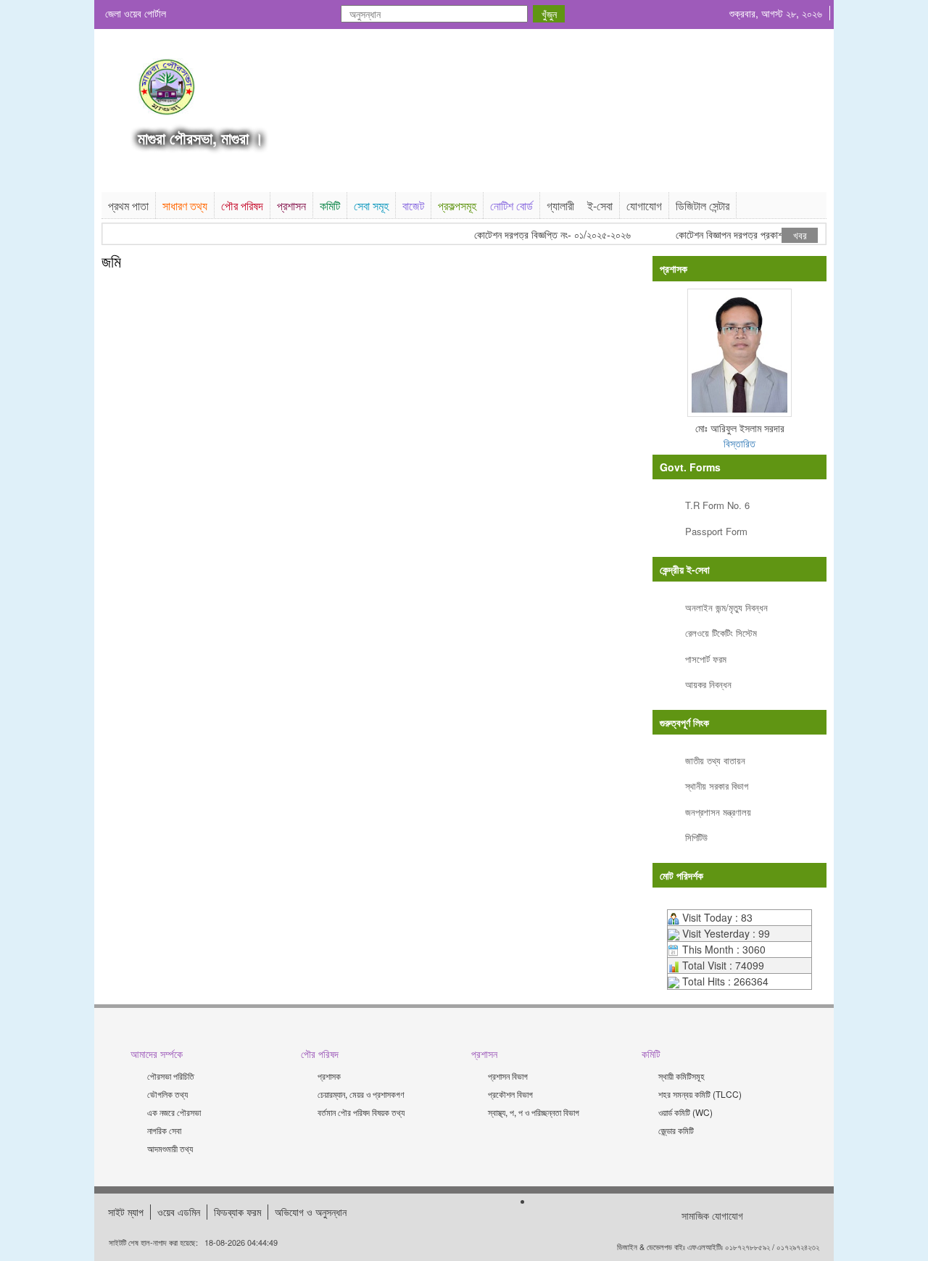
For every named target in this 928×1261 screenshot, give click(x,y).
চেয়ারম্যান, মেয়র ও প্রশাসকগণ (361, 1094)
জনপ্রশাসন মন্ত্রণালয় (718, 812)
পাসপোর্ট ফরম (705, 659)
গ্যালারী (560, 205)
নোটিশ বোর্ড (511, 205)
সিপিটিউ (696, 837)
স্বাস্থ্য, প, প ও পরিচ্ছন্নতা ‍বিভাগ (533, 1112)
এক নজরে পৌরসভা (174, 1112)
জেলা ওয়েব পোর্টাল (135, 13)
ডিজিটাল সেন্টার (702, 205)
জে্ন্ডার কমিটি (676, 1130)
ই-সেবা (600, 205)
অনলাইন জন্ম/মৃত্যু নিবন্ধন (726, 607)
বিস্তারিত (739, 443)
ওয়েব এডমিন (178, 1211)
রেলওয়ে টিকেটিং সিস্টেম (721, 633)
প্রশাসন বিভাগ (508, 1076)
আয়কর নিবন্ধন (708, 684)
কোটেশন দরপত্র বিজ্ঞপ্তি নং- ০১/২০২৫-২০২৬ (543, 234)
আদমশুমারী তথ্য (170, 1148)
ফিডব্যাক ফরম (237, 1211)
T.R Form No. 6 (717, 505)
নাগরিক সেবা (164, 1130)
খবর (800, 235)
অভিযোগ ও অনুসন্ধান (311, 1211)
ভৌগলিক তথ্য (167, 1094)
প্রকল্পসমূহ (457, 205)
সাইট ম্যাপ (126, 1211)
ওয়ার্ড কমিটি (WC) (685, 1112)
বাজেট (413, 205)
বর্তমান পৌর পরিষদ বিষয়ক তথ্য (361, 1112)
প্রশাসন (291, 205)
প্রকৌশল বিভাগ (510, 1094)
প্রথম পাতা (128, 205)
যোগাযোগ (644, 205)
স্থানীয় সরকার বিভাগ (716, 786)
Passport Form (716, 531)
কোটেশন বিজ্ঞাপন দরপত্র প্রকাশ (720, 234)
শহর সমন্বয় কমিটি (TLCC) (700, 1094)
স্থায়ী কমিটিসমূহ (681, 1076)
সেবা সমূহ (371, 205)
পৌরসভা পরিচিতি (170, 1076)
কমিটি (330, 205)
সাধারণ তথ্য (184, 205)
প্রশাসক (329, 1076)
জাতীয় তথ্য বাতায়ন (715, 760)
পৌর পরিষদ (242, 205)
